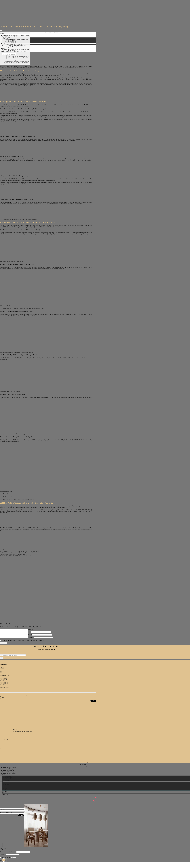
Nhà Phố (7, 787)
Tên (29, 632)
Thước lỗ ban (5, 794)
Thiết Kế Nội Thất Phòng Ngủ (9, 771)
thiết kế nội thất (53, 84)
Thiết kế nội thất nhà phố (8, 769)
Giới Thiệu (4, 791)
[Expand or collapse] (0, 32)
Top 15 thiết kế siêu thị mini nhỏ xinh (12, 496)
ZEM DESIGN (37, 510)
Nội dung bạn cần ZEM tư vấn (6, 812)
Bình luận (31, 629)
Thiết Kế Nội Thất (85, 766)
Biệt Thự (7, 788)
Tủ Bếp (4, 774)
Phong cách (7, 789)
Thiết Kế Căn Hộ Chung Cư (10, 38)
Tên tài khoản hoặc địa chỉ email (8, 851)
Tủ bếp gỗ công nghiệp (10, 778)
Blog (3, 45)
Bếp (6, 785)
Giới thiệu (4, 47)
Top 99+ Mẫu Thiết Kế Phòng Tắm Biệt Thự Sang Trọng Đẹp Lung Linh (15, 555)
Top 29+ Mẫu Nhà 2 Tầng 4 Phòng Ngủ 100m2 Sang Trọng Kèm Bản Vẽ (27, 308)
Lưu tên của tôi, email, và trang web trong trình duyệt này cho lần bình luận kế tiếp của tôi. (23, 640)
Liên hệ (3, 48)
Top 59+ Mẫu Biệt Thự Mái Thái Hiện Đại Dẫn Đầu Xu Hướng (13, 554)
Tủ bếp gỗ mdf (8, 777)
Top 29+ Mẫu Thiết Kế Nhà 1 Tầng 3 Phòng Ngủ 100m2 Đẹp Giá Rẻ (19, 499)
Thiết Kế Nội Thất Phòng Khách (9, 773)
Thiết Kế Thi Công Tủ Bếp (8, 770)
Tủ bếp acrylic (8, 776)
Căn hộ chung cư (9, 783)
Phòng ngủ (7, 784)
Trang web (30, 637)
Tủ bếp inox (7, 780)
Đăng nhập (13, 857)
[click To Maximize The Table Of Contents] (1, 30)
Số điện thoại (2, 809)
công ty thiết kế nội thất (83, 506)
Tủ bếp (3, 43)
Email (30, 634)
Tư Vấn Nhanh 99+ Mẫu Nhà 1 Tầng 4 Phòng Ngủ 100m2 (23, 219)
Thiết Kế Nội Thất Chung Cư (9, 767)
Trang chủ (83, 764)
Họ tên (1, 806)
